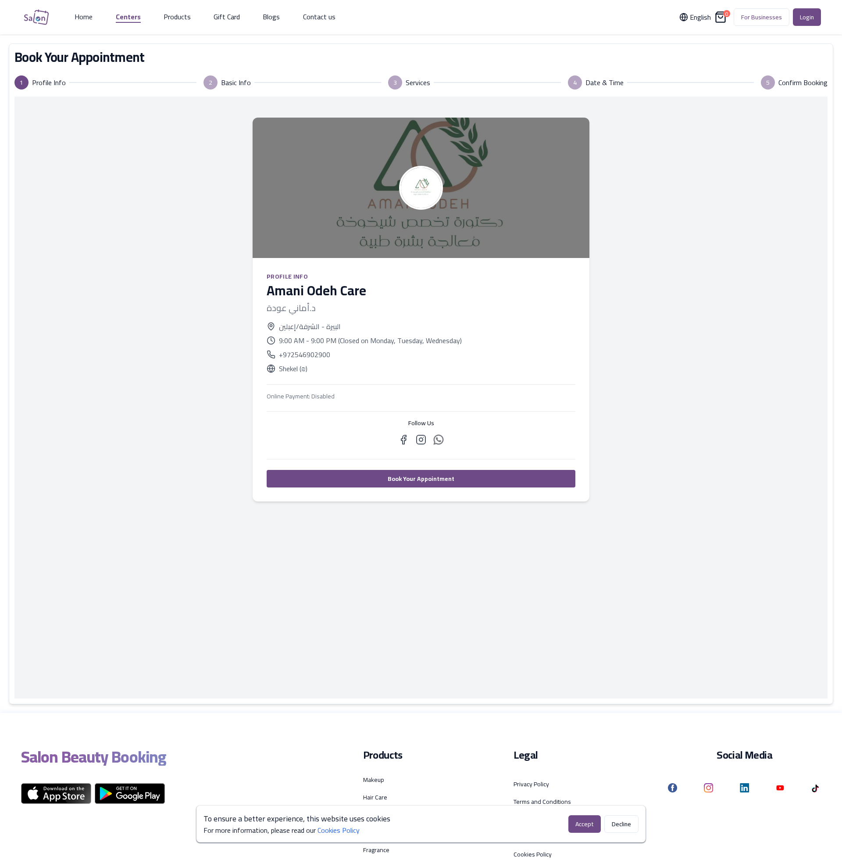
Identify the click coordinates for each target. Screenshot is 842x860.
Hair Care (375, 797)
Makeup (373, 779)
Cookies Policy (533, 854)
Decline (621, 824)
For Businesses (761, 17)
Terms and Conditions (542, 801)
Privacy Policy (531, 784)
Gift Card (227, 17)
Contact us (319, 17)
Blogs (271, 17)
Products (177, 17)
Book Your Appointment (421, 478)
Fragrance (376, 850)
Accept (584, 824)
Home (84, 17)
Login (807, 17)
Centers (128, 17)
